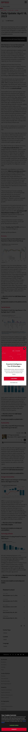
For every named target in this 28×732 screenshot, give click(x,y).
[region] (14, 721)
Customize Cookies (14, 725)
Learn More (14, 378)
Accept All (14, 729)
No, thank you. (14, 382)
